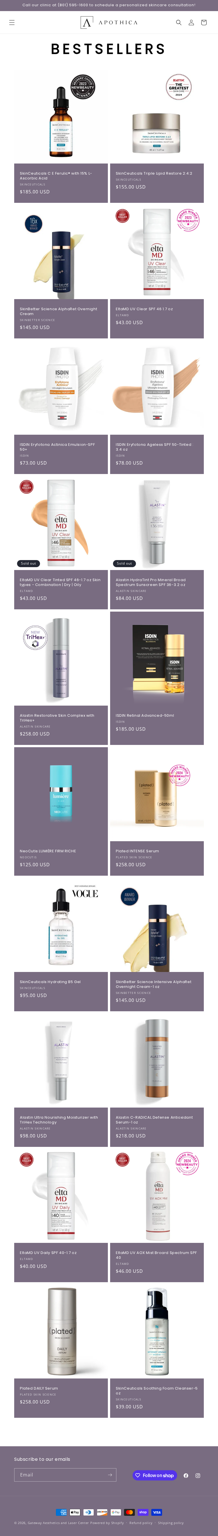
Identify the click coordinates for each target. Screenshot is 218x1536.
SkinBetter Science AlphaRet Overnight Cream (58, 311)
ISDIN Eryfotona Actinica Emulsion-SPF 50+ (57, 447)
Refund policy (140, 1523)
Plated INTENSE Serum (137, 851)
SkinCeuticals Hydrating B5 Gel (50, 982)
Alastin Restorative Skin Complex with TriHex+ (57, 718)
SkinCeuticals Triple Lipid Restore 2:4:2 (154, 173)
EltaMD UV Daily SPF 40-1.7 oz (48, 1253)
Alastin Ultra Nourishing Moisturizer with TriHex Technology (59, 1120)
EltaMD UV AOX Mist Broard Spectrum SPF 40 (156, 1255)
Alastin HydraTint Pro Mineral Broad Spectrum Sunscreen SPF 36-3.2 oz (151, 582)
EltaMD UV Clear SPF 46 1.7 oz (144, 309)
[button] (12, 22)
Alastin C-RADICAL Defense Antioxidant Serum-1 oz (154, 1120)
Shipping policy (171, 1523)
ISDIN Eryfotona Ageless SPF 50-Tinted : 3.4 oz (154, 447)
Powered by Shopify (107, 1523)
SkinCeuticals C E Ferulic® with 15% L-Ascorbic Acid (56, 176)
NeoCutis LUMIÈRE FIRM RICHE (48, 851)
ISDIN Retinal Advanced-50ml (145, 715)
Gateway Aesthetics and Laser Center (58, 1523)
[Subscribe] (110, 1475)
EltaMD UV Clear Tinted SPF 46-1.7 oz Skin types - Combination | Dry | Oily (60, 582)
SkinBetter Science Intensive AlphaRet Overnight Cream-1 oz (153, 984)
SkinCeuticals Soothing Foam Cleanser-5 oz (157, 1391)
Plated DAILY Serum (39, 1388)
